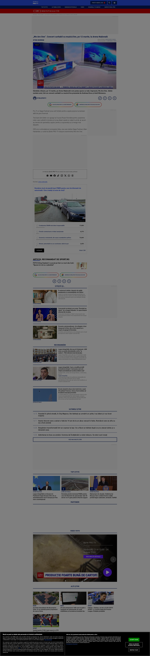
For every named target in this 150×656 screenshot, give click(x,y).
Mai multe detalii (48, 639)
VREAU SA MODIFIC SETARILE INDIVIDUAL (134, 644)
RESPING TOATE (134, 650)
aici (19, 648)
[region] (75, 644)
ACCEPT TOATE (134, 639)
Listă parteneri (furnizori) (71, 644)
